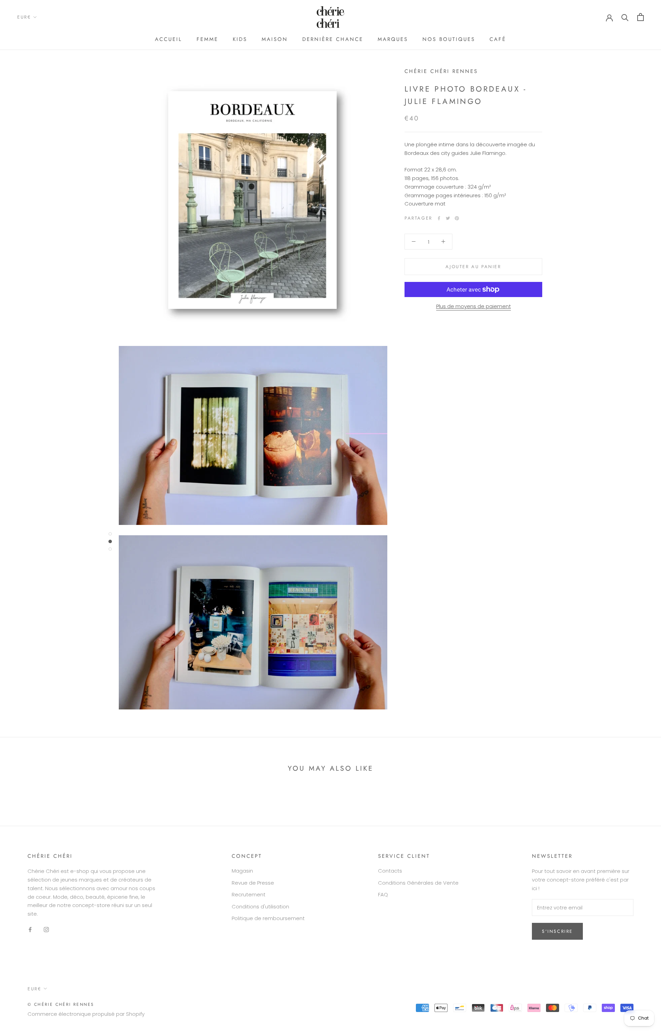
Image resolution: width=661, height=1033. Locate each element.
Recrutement (248, 894)
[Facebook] (439, 218)
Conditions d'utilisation (260, 906)
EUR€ (24, 17)
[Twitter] (448, 218)
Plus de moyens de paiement (473, 306)
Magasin (242, 870)
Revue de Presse (253, 882)
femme (207, 39)
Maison (275, 39)
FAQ (383, 894)
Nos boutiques (448, 39)
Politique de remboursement (268, 918)
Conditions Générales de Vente (418, 882)
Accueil (168, 39)
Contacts (390, 870)
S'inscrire (557, 931)
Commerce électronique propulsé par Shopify (86, 1014)
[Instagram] (46, 929)
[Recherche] (625, 17)
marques (393, 39)
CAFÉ (498, 39)
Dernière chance (332, 39)
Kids (240, 39)
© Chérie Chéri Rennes (61, 1004)
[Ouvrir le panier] (640, 17)
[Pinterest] (457, 218)
